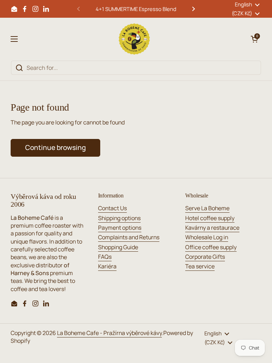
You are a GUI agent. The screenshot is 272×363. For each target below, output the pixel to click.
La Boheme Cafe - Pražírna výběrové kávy (109, 333)
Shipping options (119, 218)
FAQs (105, 257)
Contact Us (112, 208)
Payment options (119, 227)
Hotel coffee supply (209, 218)
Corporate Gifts (205, 257)
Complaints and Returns (128, 237)
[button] (254, 39)
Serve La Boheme (207, 208)
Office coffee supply (211, 247)
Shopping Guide (118, 247)
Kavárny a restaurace (212, 227)
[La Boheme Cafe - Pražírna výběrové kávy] (134, 39)
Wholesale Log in (206, 237)
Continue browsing (55, 147)
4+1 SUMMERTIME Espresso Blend (136, 9)
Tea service (200, 266)
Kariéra (107, 266)
